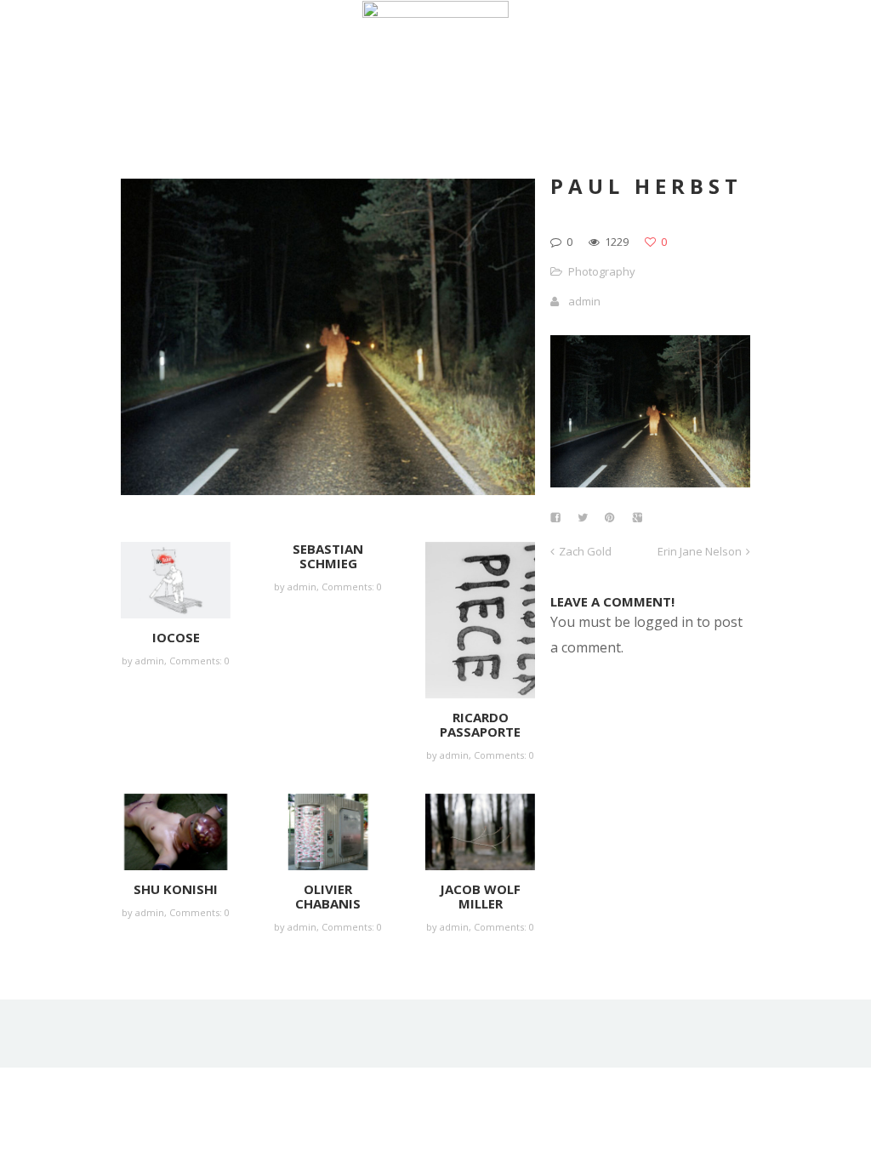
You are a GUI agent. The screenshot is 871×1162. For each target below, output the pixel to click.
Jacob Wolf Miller (480, 896)
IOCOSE (176, 637)
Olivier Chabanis (328, 896)
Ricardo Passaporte (480, 724)
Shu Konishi (176, 888)
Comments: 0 (199, 660)
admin (149, 660)
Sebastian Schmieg (328, 556)
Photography (601, 271)
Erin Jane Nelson (700, 551)
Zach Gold (585, 551)
